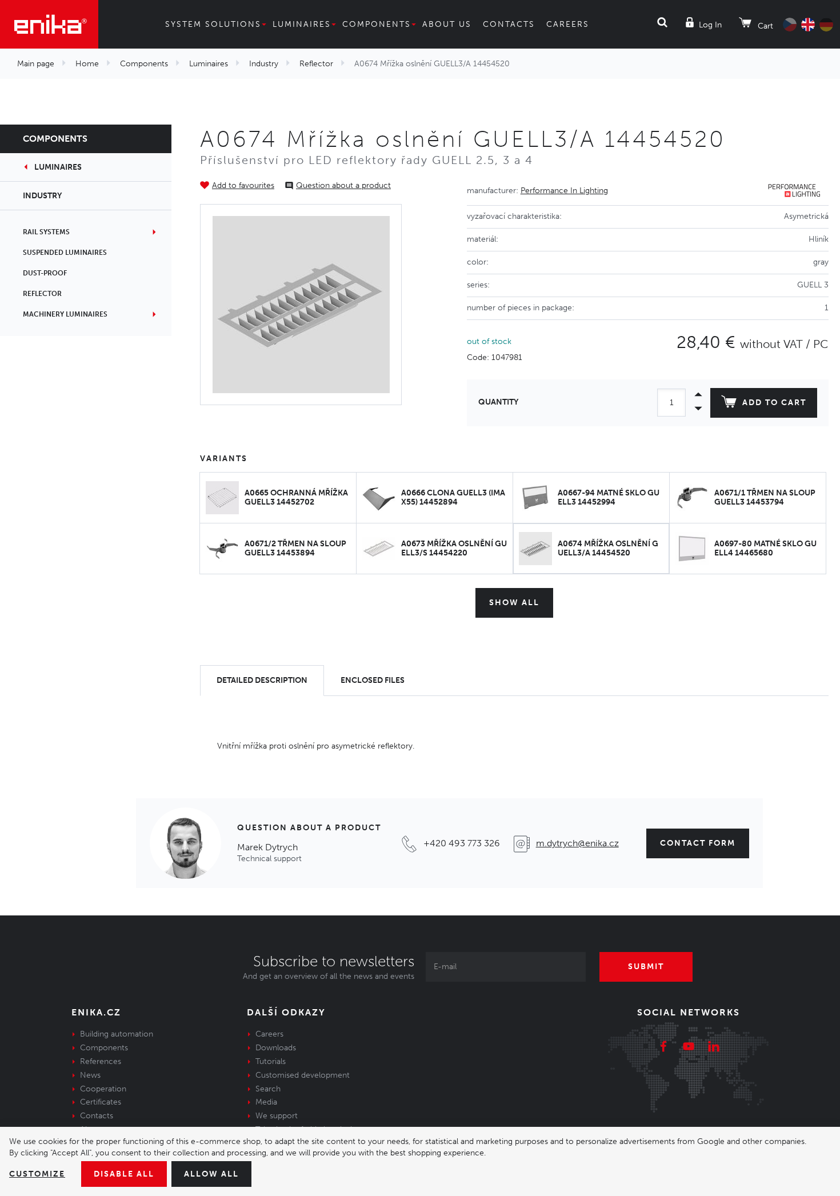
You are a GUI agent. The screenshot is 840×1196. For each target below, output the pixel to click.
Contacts (509, 24)
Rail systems (46, 232)
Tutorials (270, 1061)
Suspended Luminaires (65, 253)
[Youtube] (688, 1048)
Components (376, 24)
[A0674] (301, 304)
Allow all (211, 1174)
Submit (646, 966)
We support (276, 1116)
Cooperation (103, 1089)
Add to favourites (243, 185)
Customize (37, 1174)
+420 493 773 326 (461, 843)
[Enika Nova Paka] (49, 24)
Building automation (116, 1034)
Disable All (124, 1174)
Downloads (275, 1048)
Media (266, 1102)
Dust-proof (45, 273)
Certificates (100, 1102)
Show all (514, 602)
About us (446, 24)
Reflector (316, 64)
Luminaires (302, 24)
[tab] (262, 681)
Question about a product (343, 185)
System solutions (213, 24)
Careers (567, 24)
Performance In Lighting (564, 190)
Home (87, 64)
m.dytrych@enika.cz (577, 843)
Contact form (697, 843)
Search (268, 1089)
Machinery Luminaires (65, 314)
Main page (35, 64)
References (100, 1061)
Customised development (302, 1075)
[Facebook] (663, 1048)
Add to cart (774, 402)
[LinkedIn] (713, 1048)
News (90, 1075)
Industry (263, 64)
